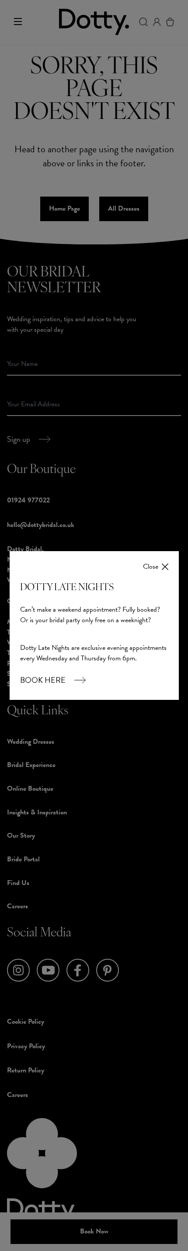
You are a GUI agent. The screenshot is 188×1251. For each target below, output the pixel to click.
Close (150, 567)
